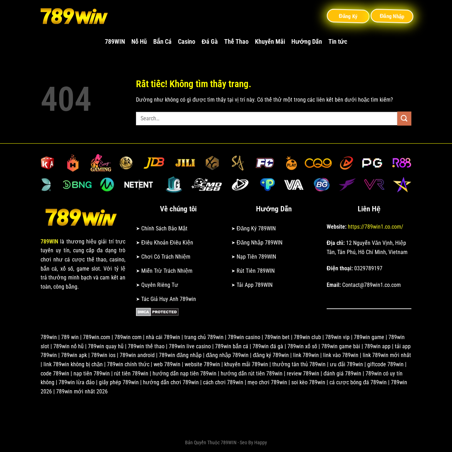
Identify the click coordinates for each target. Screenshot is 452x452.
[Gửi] (404, 118)
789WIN (115, 41)
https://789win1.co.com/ (375, 226)
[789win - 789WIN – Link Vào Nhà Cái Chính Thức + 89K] (76, 16)
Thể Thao (236, 41)
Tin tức (337, 41)
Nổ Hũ (139, 41)
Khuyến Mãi (270, 41)
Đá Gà (210, 41)
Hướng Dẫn (306, 41)
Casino (186, 41)
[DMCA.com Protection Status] (157, 311)
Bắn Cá (162, 41)
